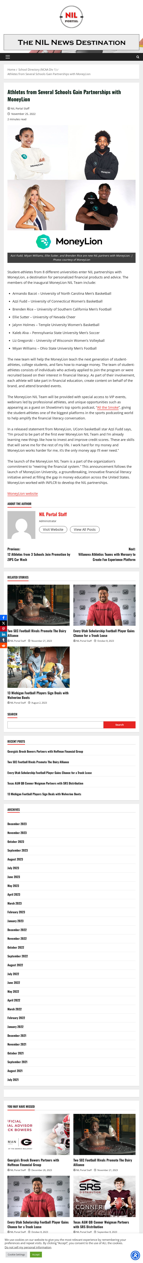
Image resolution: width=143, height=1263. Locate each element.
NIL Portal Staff (20, 108)
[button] (8, 57)
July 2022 (13, 974)
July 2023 (13, 868)
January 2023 (15, 921)
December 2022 (17, 930)
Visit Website (53, 529)
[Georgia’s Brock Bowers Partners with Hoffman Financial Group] (38, 1134)
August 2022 (15, 965)
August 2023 (15, 859)
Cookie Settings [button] (16, 1254)
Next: (107, 554)
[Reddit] (3, 645)
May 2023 (13, 885)
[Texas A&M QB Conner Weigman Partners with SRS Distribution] (104, 1196)
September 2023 (17, 850)
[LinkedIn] (3, 634)
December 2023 (17, 824)
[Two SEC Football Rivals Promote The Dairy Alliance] (38, 605)
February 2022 (16, 1018)
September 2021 (17, 1062)
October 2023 (15, 841)
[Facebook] (3, 617)
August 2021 (15, 1070)
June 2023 (13, 877)
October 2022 (15, 947)
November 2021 (16, 1044)
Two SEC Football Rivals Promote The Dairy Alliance (36, 633)
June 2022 (13, 982)
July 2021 (13, 1079)
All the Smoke (108, 407)
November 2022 (17, 938)
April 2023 (13, 894)
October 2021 (15, 1053)
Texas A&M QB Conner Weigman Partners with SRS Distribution (45, 783)
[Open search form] (137, 57)
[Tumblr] (3, 640)
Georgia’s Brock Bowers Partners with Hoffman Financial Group (45, 751)
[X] (3, 623)
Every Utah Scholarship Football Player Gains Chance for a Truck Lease (104, 633)
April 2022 (13, 1000)
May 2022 (13, 991)
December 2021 (16, 1035)
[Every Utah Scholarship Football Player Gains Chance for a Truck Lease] (104, 605)
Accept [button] (36, 1254)
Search (12, 714)
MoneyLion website (22, 493)
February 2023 (16, 912)
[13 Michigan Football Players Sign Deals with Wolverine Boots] (38, 667)
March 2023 (14, 903)
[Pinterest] (3, 629)
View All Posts (85, 529)
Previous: (38, 554)
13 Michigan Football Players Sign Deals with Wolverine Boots (38, 695)
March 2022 (14, 1009)
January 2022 (15, 1026)
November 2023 (17, 832)
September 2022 (17, 956)
